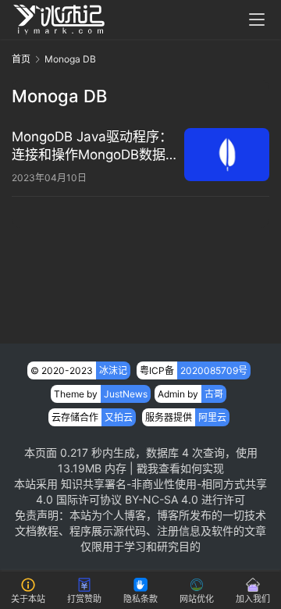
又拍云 (119, 417)
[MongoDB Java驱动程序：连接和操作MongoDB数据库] (226, 154)
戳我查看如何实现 (180, 468)
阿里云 (212, 417)
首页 (21, 59)
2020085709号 (213, 370)
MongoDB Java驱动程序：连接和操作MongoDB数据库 (92, 146)
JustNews (126, 394)
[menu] (256, 19)
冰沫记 (113, 370)
